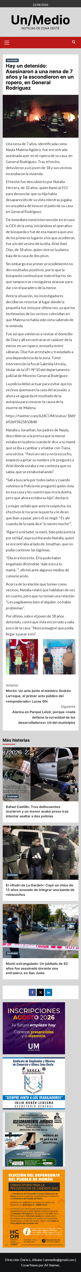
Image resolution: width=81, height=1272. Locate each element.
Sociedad (12, 60)
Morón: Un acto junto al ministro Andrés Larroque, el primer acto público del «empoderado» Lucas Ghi (38, 693)
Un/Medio (40, 19)
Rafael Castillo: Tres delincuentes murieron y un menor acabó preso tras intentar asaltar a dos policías (37, 811)
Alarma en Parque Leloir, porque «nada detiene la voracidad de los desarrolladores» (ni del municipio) (43, 714)
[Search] (73, 42)
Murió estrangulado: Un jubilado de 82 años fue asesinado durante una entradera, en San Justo (37, 968)
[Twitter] (40, 992)
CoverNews (29, 1265)
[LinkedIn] (48, 992)
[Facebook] (32, 992)
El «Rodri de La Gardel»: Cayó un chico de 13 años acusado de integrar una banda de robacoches (40, 890)
